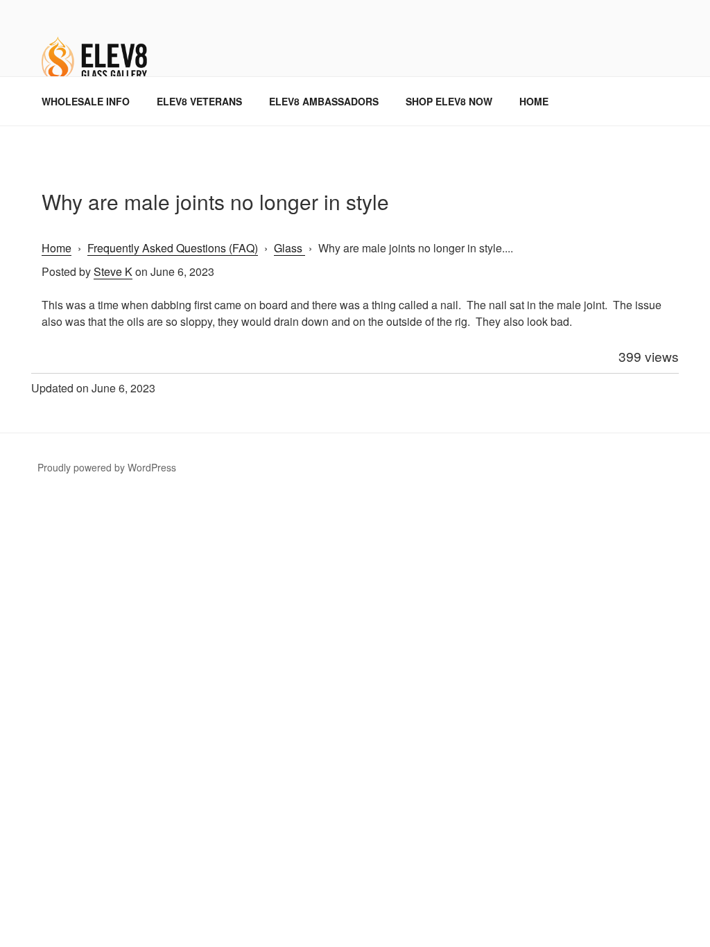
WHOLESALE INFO (86, 101)
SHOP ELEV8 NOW (449, 101)
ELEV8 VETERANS (199, 101)
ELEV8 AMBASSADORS (324, 101)
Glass (289, 248)
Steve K (113, 271)
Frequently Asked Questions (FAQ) (172, 248)
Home (56, 248)
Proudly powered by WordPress (106, 467)
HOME (533, 101)
